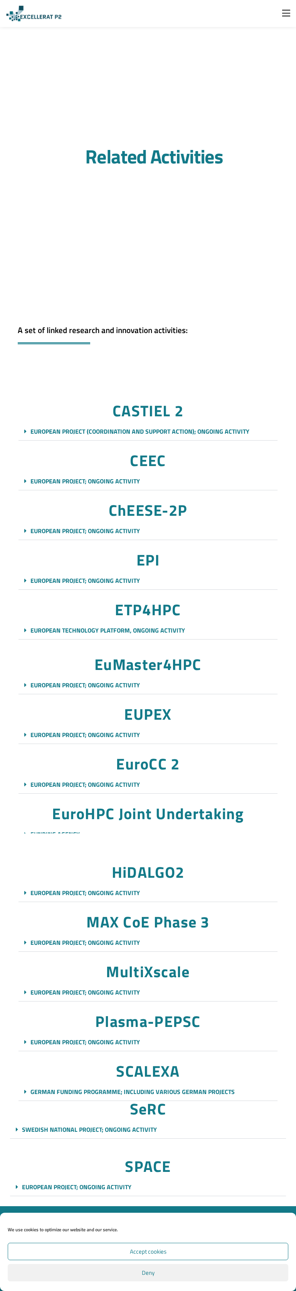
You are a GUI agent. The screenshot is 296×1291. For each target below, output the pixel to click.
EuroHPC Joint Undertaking (148, 813)
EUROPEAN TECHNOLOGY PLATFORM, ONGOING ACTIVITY (107, 630)
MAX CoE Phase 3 (148, 922)
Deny (148, 1272)
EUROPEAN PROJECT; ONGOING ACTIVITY (85, 481)
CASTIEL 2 (148, 410)
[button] (148, 431)
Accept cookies (148, 1251)
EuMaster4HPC (148, 664)
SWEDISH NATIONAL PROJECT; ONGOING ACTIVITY (89, 1129)
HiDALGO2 (148, 872)
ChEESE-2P (148, 510)
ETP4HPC (148, 609)
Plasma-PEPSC (148, 1021)
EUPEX (148, 714)
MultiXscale (148, 971)
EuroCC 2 (148, 764)
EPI (148, 560)
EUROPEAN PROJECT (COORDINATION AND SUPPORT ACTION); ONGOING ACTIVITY (139, 431)
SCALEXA (148, 1071)
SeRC (148, 1109)
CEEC (148, 460)
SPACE (148, 1166)
